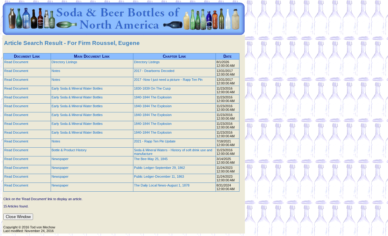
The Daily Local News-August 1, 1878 (161, 185)
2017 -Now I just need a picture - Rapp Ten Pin (168, 79)
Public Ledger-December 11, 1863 (159, 176)
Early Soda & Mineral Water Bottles (77, 88)
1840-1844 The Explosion (153, 97)
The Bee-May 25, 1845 (151, 159)
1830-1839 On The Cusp (152, 88)
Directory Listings (64, 62)
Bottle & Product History (69, 150)
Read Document (16, 62)
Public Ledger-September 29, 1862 (159, 167)
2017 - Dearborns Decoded (154, 71)
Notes (56, 71)
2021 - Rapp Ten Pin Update (155, 141)
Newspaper (60, 159)
